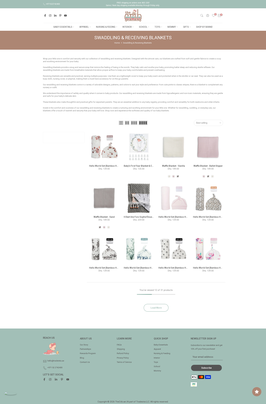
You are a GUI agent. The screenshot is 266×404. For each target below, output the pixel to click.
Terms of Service (124, 362)
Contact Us (85, 362)
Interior (157, 358)
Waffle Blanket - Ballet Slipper (208, 166)
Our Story (84, 345)
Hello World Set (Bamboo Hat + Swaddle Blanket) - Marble (153, 268)
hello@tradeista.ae (55, 361)
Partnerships (85, 349)
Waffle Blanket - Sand (104, 217)
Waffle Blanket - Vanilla (173, 166)
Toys (156, 362)
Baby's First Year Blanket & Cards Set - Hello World (149, 166)
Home (117, 43)
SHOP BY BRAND (204, 27)
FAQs (119, 345)
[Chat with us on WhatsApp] (10, 393)
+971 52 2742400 (54, 367)
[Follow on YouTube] (65, 15)
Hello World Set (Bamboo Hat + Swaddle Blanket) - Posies (222, 268)
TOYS (157, 27)
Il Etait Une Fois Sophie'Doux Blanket (142, 217)
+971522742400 (53, 4)
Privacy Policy (123, 358)
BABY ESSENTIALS (63, 27)
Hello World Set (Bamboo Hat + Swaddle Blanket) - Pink (186, 217)
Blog (82, 358)
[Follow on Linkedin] (55, 15)
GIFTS (186, 27)
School (157, 366)
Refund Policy (123, 353)
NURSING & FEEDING (105, 27)
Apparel (157, 349)
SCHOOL (143, 27)
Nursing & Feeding (162, 353)
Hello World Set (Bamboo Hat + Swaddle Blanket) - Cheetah (222, 217)
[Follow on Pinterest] (60, 15)
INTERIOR (127, 27)
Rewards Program (88, 353)
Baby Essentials (161, 345)
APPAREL (84, 27)
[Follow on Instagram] (50, 15)
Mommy (157, 371)
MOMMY (171, 27)
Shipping (121, 349)
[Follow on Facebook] (45, 15)
